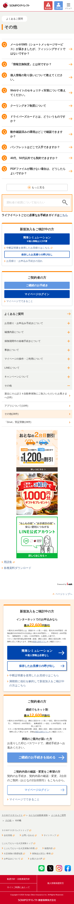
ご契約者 (58, 8)
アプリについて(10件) (16, 405)
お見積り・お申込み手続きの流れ (24, 261)
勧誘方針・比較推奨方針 (18, 879)
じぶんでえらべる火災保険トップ (17, 843)
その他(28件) (11, 413)
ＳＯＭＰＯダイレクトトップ (15, 830)
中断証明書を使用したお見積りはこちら (28, 247)
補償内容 (48, 848)
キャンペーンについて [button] (16, 376)
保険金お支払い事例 (41, 853)
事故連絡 (48, 8)
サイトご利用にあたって (18, 887)
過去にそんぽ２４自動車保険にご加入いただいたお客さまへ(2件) (35, 395)
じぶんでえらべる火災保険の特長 (19, 848)
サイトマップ (50, 835)
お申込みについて (12, 859)
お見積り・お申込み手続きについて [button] (23, 323)
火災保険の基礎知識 (13, 853)
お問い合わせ (28, 835)
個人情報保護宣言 (55, 883)
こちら (64, 215)
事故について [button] (11, 349)
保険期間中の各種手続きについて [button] (22, 341)
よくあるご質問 (14, 313)
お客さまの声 (36, 859)
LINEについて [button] (11, 367)
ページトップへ (63, 594)
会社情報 (8, 835)
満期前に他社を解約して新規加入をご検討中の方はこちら (36, 683)
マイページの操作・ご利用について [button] (23, 358)
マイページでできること (19, 301)
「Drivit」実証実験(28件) (17, 422)
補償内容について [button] (14, 332)
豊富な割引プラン (40, 642)
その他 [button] (8, 385)
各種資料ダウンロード (17, 567)
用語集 (8, 562)
